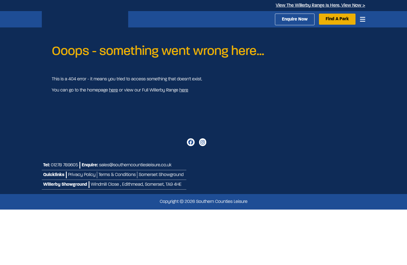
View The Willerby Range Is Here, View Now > (320, 5)
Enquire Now (295, 19)
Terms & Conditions (117, 175)
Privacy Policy (82, 175)
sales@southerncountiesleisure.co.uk (135, 165)
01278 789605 (64, 165)
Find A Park (337, 19)
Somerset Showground (161, 175)
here (113, 90)
